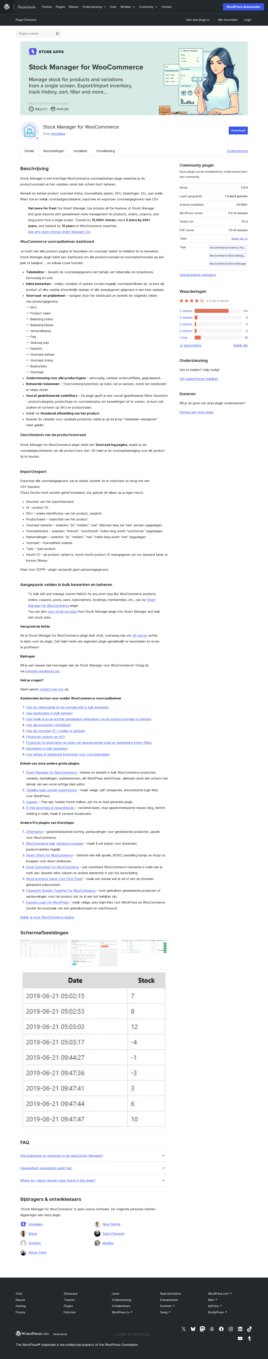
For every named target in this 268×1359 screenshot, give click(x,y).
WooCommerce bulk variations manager (54, 843)
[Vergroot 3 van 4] (163, 945)
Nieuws (20, 1300)
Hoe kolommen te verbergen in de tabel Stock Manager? (61, 1156)
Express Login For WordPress (47, 902)
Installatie (80, 151)
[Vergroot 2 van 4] (112, 945)
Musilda (107, 1243)
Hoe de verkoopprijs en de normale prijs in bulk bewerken (67, 707)
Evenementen (169, 1300)
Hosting (21, 1306)
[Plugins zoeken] (57, 33)
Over (19, 1293)
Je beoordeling (190, 345)
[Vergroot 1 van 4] (62, 945)
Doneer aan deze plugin (197, 412)
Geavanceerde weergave (198, 275)
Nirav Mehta (111, 1224)
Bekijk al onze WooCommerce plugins (47, 917)
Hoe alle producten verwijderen (48, 725)
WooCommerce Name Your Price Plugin (54, 879)
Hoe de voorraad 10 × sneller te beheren (55, 731)
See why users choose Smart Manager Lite (59, 232)
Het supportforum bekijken (199, 379)
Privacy (20, 1312)
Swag (165, 1312)
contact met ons (51, 689)
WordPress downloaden (243, 6)
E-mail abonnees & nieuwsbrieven (50, 808)
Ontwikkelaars (121, 1306)
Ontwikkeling (105, 151)
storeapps (58, 134)
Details (29, 151)
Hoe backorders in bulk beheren (49, 713)
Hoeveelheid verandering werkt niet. (46, 1168)
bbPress (215, 1306)
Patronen (70, 1312)
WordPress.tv (122, 1312)
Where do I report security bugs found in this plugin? (58, 1180)
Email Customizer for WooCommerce (52, 867)
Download (238, 130)
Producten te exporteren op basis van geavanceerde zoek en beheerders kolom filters (89, 743)
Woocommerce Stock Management (228, 255)
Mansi (32, 1234)
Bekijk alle (240, 345)
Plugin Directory (26, 19)
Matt (212, 1300)
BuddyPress (217, 1312)
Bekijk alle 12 (240, 238)
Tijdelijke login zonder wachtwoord (51, 790)
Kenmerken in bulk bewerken (47, 748)
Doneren (167, 1306)
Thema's (69, 1300)
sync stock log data (62, 611)
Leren (115, 1293)
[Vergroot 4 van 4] (163, 975)
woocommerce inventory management (228, 247)
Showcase (70, 1293)
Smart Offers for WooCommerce (49, 855)
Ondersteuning (237, 151)
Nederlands (60, 1334)
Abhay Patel (37, 1252)
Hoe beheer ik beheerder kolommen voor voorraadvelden (67, 754)
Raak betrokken (170, 1293)
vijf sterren (139, 635)
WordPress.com (220, 1293)
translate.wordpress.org (42, 671)
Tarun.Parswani (113, 1234)
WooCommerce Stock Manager (228, 263)
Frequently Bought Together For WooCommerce (61, 891)
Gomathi (34, 1243)
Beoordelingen (53, 151)
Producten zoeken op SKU (45, 737)
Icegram (32, 802)
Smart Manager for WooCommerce (51, 772)
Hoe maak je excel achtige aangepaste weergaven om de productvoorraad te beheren (88, 719)
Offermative (34, 832)
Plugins (68, 1306)
